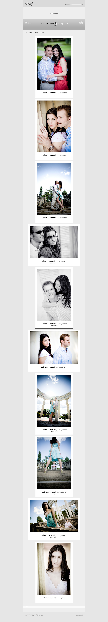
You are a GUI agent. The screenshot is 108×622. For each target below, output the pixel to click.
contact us (81, 24)
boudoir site (81, 23)
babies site (81, 22)
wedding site (81, 21)
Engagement (33, 33)
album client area (28, 24)
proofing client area (28, 23)
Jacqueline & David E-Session (34, 32)
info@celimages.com (79, 615)
